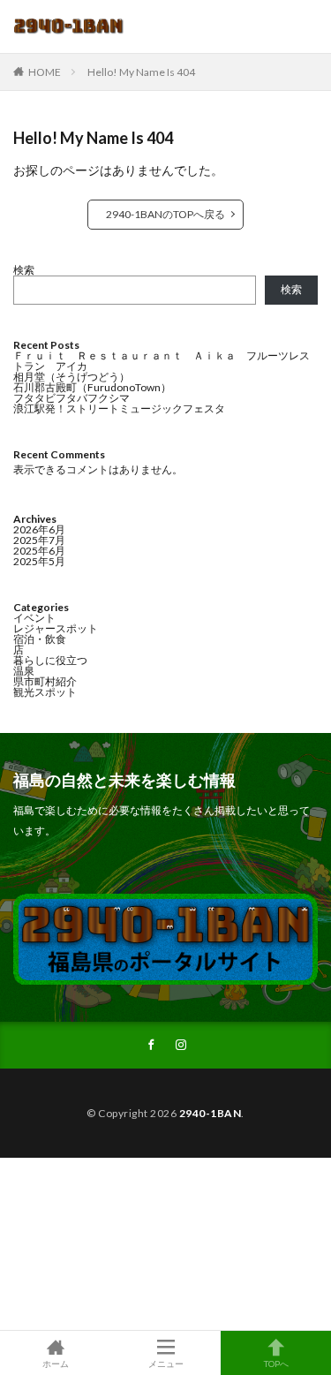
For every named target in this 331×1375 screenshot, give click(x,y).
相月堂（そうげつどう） (71, 376)
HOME (44, 72)
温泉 (23, 670)
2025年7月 (39, 540)
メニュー (166, 1363)
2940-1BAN (210, 1113)
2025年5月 (39, 561)
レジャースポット (55, 628)
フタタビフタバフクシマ (71, 397)
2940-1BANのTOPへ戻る (165, 214)
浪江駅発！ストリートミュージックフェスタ (119, 408)
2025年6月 (39, 550)
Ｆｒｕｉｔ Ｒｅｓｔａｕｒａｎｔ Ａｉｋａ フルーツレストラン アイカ (161, 361)
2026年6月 (39, 529)
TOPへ (276, 1363)
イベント (34, 617)
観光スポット (45, 692)
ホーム (55, 1363)
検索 (23, 269)
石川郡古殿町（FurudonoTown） (92, 387)
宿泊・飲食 (39, 639)
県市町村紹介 (45, 681)
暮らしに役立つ (50, 660)
